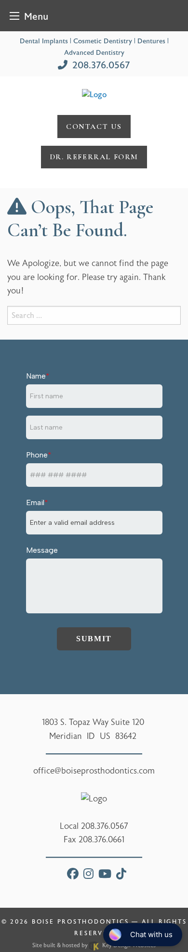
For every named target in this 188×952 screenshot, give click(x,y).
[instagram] (88, 875)
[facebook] (73, 875)
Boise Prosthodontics (80, 921)
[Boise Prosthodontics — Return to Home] (94, 94)
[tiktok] (121, 875)
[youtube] (104, 875)
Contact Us (94, 126)
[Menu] (14, 16)
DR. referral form (94, 157)
